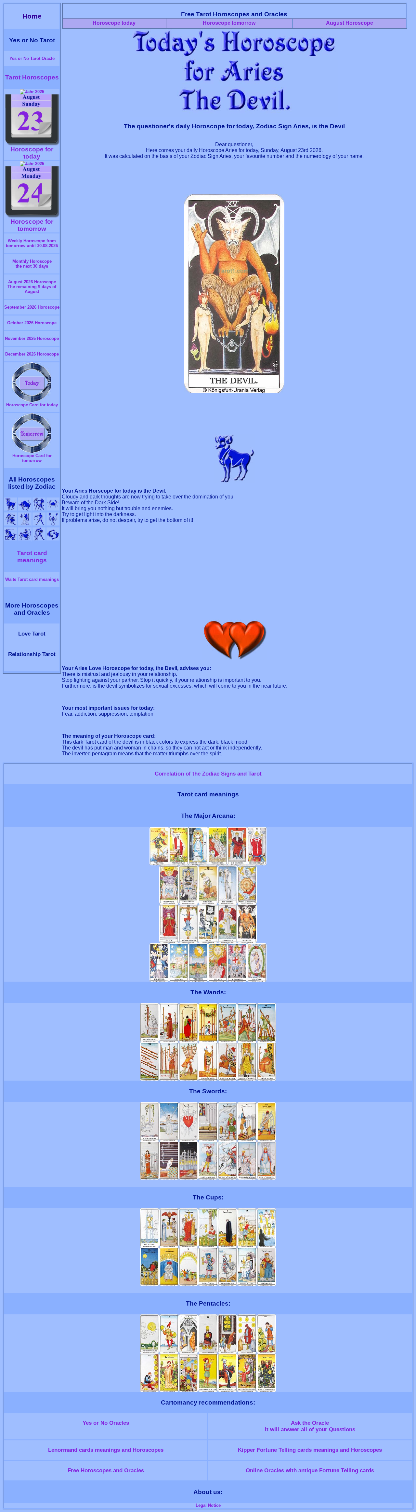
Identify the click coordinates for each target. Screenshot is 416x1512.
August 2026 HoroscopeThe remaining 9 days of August (31, 286)
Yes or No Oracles (106, 1423)
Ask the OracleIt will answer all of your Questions (310, 1426)
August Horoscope (349, 23)
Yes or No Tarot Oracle (32, 58)
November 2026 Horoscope (32, 338)
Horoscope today (114, 23)
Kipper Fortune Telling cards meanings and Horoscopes (310, 1450)
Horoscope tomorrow (229, 23)
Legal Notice (208, 1505)
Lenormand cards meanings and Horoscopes (105, 1450)
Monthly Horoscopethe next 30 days (32, 264)
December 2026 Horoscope (32, 354)
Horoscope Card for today (32, 404)
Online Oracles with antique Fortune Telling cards (310, 1470)
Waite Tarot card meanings (32, 579)
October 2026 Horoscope (32, 322)
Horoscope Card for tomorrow (32, 458)
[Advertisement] (234, 179)
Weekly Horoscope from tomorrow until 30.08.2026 (32, 243)
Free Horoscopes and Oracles (106, 1470)
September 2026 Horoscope (31, 307)
